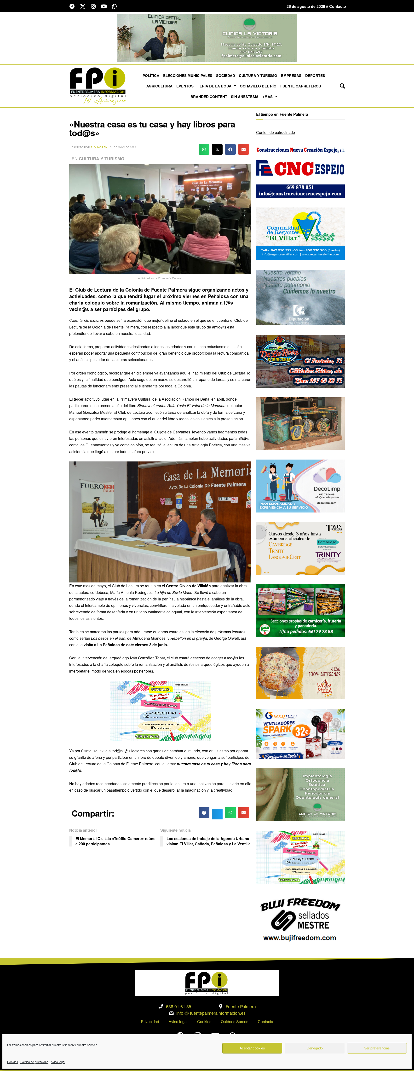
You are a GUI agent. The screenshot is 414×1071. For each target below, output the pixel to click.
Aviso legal (58, 1062)
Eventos (185, 86)
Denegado (315, 1047)
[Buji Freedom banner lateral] (300, 919)
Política (151, 75)
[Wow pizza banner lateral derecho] (300, 672)
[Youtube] (103, 6)
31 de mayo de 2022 (123, 147)
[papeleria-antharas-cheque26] (160, 710)
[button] (342, 86)
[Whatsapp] (114, 6)
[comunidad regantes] (300, 233)
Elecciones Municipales (187, 75)
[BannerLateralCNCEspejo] (300, 171)
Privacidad (150, 1021)
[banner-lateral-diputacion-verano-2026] (300, 297)
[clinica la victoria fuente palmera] (300, 794)
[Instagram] (93, 6)
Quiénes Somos (234, 1021)
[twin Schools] (300, 548)
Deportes (315, 75)
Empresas (291, 75)
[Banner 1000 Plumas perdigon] (300, 423)
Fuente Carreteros (300, 86)
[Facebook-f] (72, 6)
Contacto (265, 1021)
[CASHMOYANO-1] (300, 610)
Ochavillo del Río (258, 86)
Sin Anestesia (245, 96)
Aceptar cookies (252, 1047)
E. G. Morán (99, 147)
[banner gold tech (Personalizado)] (300, 733)
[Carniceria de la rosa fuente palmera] (300, 360)
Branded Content (208, 96)
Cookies (12, 1062)
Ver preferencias (377, 1047)
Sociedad (225, 75)
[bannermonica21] (300, 485)
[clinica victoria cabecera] (207, 37)
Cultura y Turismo (258, 75)
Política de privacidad (34, 1062)
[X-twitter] (82, 6)
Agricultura (159, 86)
